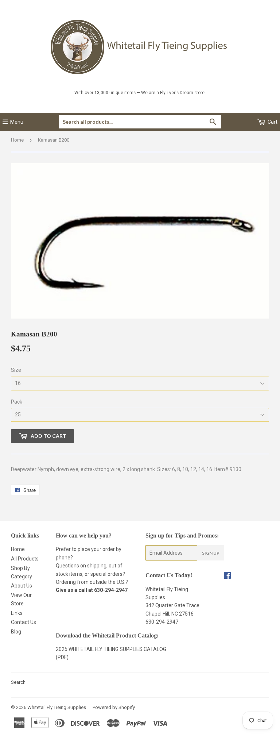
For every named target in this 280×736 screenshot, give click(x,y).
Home (17, 140)
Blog (16, 632)
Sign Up (210, 553)
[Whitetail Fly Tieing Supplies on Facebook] (227, 576)
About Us (21, 586)
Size (16, 370)
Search (18, 682)
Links (17, 613)
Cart (272, 122)
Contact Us (23, 622)
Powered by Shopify (114, 707)
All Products (25, 559)
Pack (16, 402)
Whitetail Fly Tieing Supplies (56, 707)
